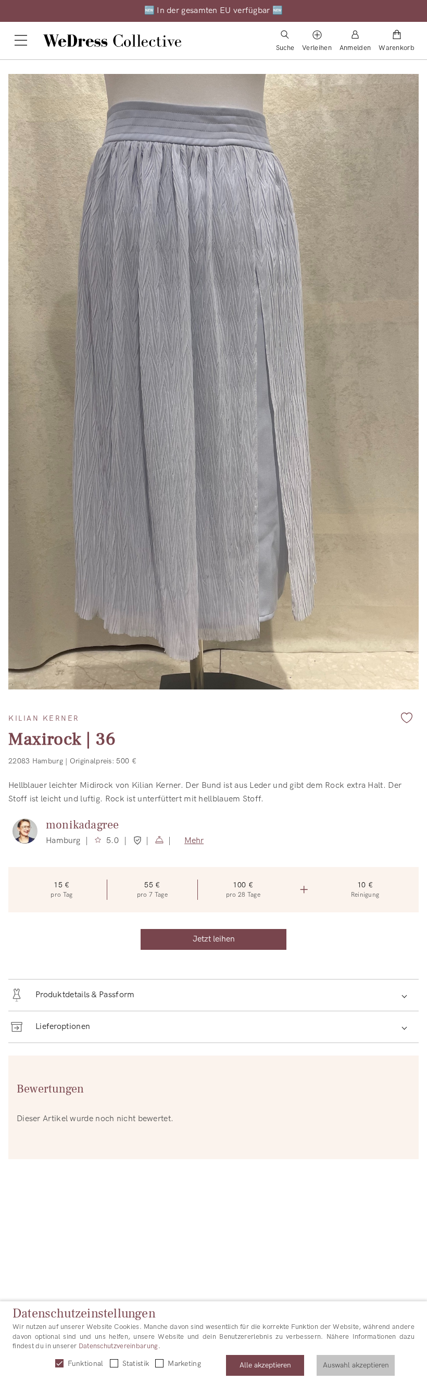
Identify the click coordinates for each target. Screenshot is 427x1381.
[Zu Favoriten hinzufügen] (407, 717)
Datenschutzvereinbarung (118, 1346)
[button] (213, 995)
